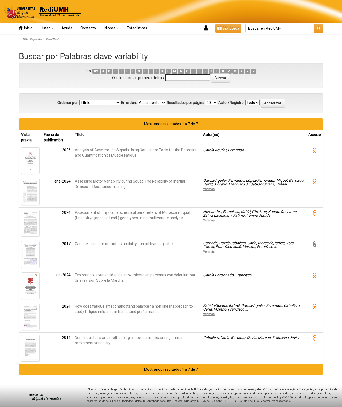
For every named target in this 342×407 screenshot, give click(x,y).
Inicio (27, 28)
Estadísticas (137, 28)
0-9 (96, 71)
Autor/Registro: (231, 102)
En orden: (129, 102)
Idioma (110, 28)
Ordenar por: (68, 102)
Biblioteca (230, 28)
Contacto (88, 28)
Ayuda (66, 28)
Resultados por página (185, 102)
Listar (46, 28)
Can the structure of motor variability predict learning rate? (124, 244)
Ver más (209, 189)
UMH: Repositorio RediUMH (39, 39)
